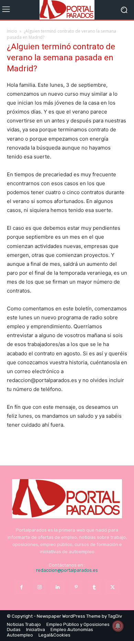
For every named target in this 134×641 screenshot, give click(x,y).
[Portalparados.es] (67, 10)
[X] (112, 587)
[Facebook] (21, 587)
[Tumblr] (94, 587)
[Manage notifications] (117, 625)
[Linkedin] (58, 587)
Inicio (12, 31)
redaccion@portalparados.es (67, 570)
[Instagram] (39, 587)
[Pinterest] (76, 587)
